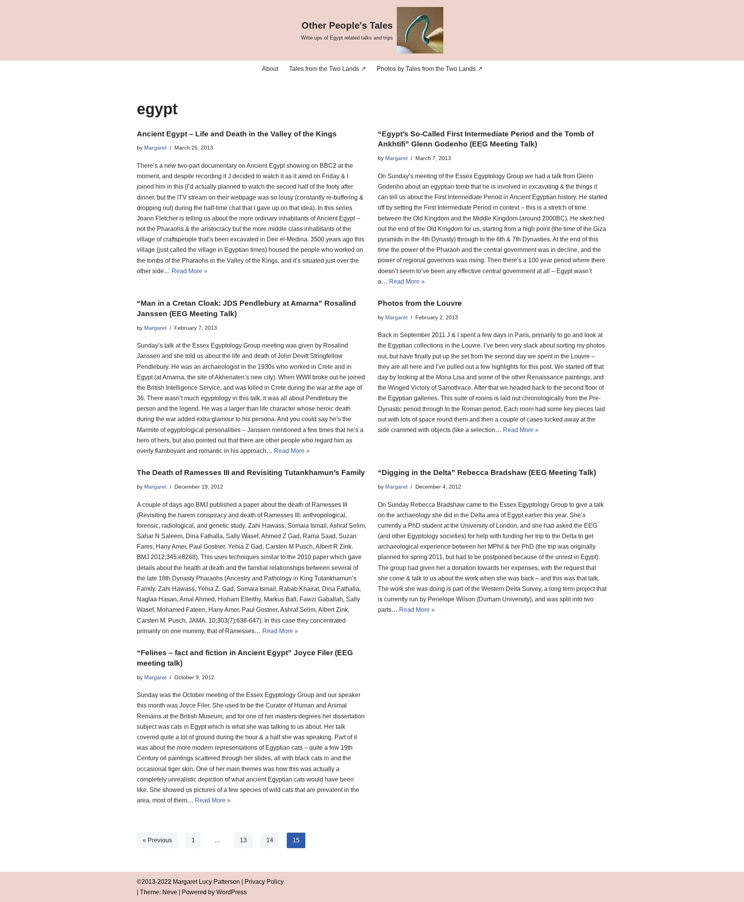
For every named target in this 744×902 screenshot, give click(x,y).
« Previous (157, 840)
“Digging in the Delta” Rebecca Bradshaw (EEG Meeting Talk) (487, 472)
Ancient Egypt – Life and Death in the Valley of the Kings (237, 134)
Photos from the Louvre (420, 303)
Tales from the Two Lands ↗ (327, 68)
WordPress (231, 892)
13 (243, 840)
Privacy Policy (264, 881)
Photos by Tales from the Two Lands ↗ (429, 68)
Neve (169, 892)
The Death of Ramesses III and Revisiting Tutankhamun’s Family (251, 472)
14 (269, 840)
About (270, 68)
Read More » (189, 271)
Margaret (155, 148)
